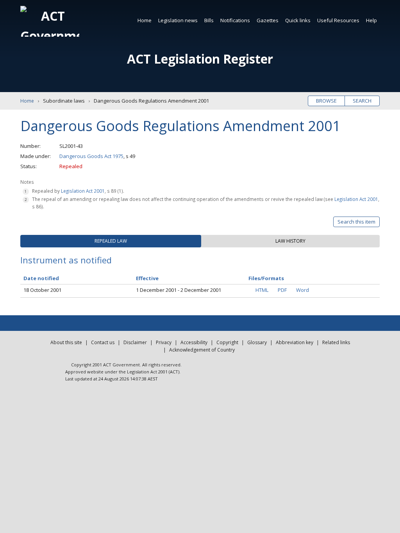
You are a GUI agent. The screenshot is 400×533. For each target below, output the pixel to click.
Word (302, 289)
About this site (66, 342)
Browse (326, 100)
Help (371, 20)
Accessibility (193, 342)
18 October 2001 (42, 289)
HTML (261, 289)
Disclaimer (135, 342)
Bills (209, 20)
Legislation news (178, 20)
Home (145, 20)
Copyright (227, 342)
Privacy (163, 342)
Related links (336, 342)
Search (362, 100)
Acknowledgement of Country (202, 349)
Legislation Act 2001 (83, 191)
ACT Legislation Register (200, 59)
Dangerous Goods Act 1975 (91, 156)
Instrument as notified (66, 260)
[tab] (110, 241)
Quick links (298, 20)
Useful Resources (338, 20)
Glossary (257, 342)
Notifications (235, 20)
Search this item (356, 221)
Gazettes (268, 20)
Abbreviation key (294, 342)
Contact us (102, 342)
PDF (282, 289)
